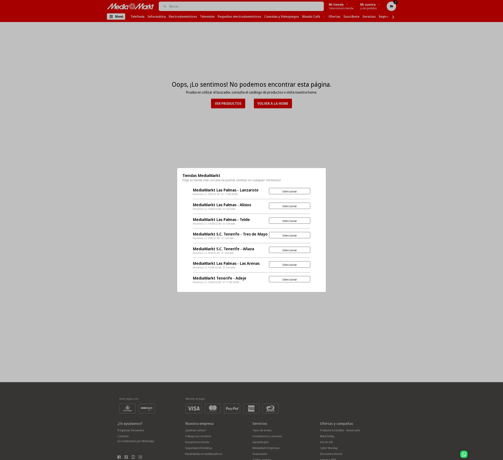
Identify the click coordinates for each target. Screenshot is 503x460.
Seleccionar (289, 191)
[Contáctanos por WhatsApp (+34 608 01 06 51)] (499, 456)
